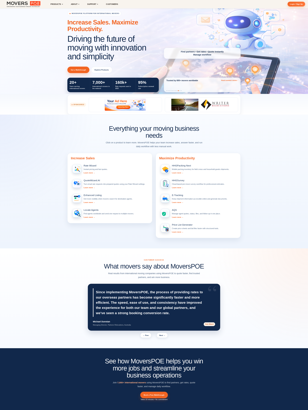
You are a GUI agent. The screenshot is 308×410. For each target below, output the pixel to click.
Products (56, 4)
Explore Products (102, 70)
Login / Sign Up (296, 4)
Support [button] (91, 4)
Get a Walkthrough (78, 70)
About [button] (74, 4)
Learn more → (89, 173)
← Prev (146, 335)
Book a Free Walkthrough (154, 395)
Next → (162, 335)
